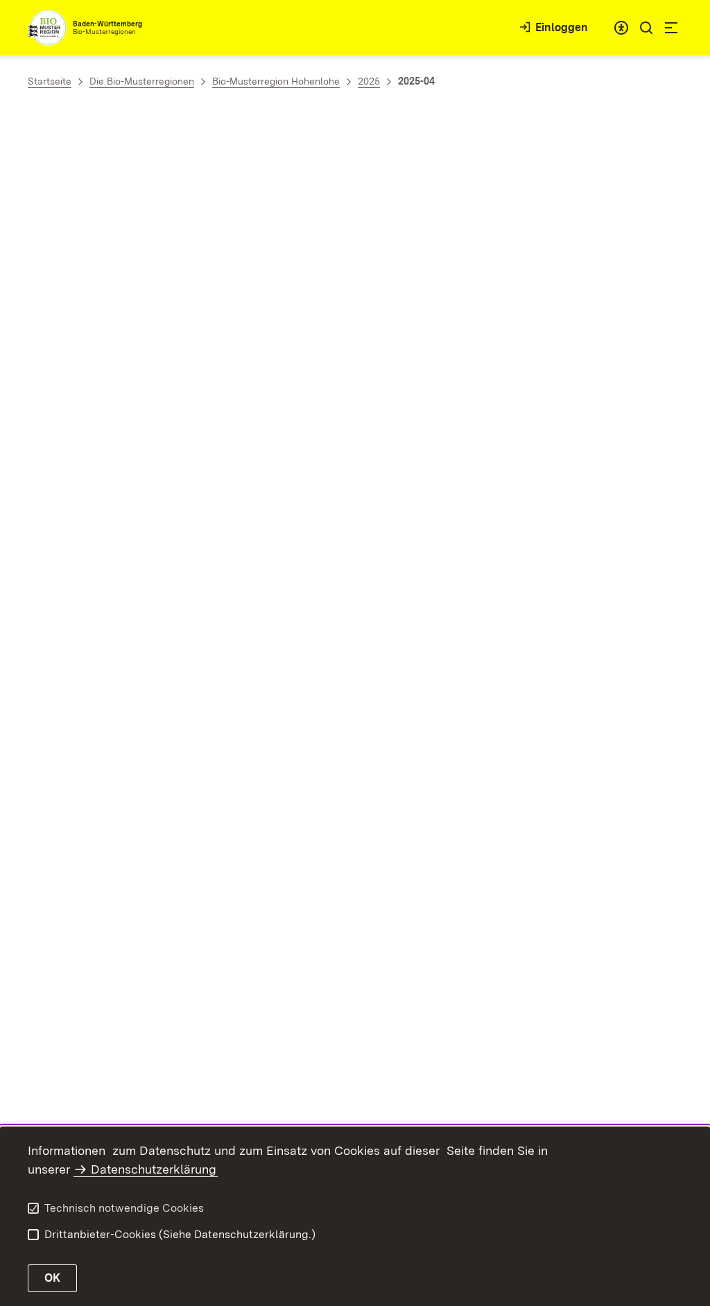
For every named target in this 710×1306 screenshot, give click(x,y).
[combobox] (621, 28)
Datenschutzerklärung (153, 1169)
